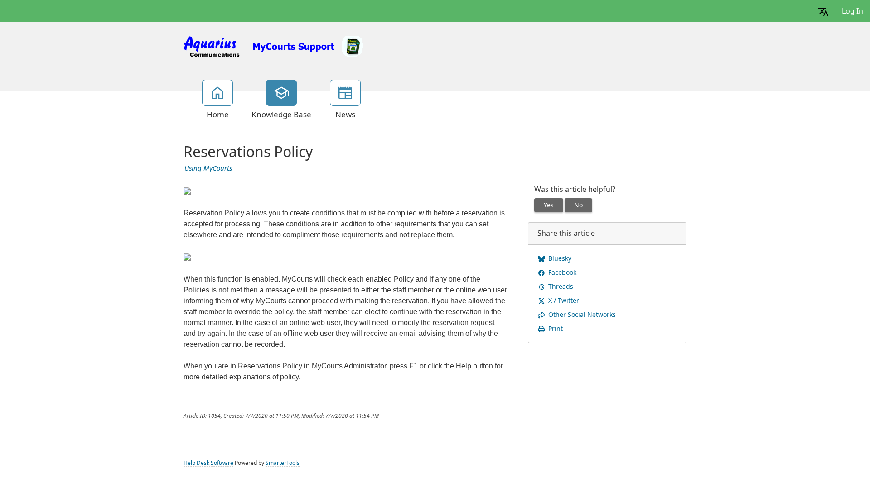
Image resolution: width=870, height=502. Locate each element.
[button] (823, 11)
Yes (549, 205)
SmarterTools (283, 463)
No (578, 205)
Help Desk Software (208, 463)
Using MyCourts (208, 168)
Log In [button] (852, 11)
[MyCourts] (274, 46)
